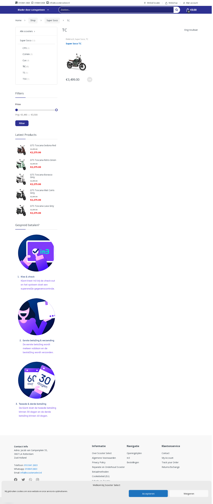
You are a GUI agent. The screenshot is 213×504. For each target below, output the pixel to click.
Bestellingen (133, 462)
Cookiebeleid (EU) (100, 476)
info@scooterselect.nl (60, 2)
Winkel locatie (153, 2)
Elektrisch (70, 39)
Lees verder (89, 79)
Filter (22, 123)
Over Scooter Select (102, 453)
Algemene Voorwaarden (104, 457)
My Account (168, 457)
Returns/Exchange (171, 467)
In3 (128, 457)
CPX (26, 48)
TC (87, 39)
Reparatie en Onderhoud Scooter (108, 467)
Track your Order (170, 462)
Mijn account (192, 2)
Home (18, 20)
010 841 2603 (24, 2)
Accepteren (148, 493)
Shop (32, 20)
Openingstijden (134, 453)
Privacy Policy (98, 462)
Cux (26, 60)
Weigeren (189, 493)
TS (25, 72)
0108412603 (39, 2)
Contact (165, 453)
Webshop (173, 2)
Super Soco (52, 20)
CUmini (28, 54)
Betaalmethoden (100, 471)
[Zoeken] (177, 10)
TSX (26, 78)
